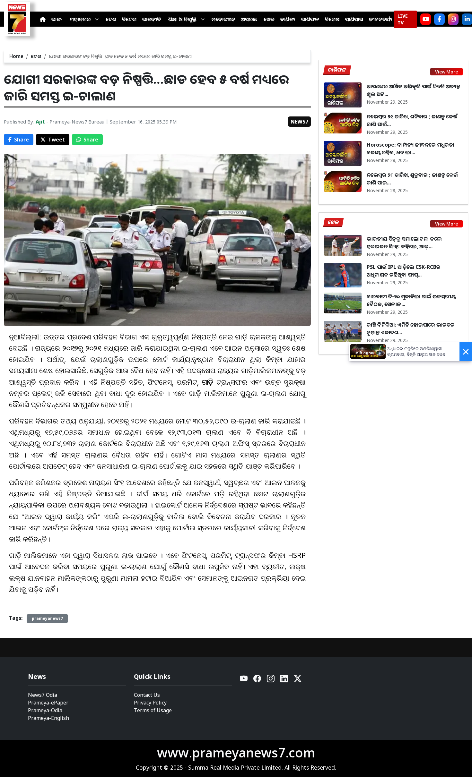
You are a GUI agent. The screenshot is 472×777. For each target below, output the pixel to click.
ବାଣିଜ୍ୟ (287, 19)
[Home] (43, 19)
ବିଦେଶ (129, 19)
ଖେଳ (269, 19)
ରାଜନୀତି (151, 19)
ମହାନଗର (80, 19)
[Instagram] (453, 19)
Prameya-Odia (45, 710)
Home (16, 56)
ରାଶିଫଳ (310, 19)
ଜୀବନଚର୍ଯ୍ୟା (381, 19)
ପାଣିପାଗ (354, 19)
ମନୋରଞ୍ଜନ (223, 19)
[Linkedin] (284, 680)
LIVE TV (403, 19)
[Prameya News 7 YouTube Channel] (425, 19)
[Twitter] (298, 680)
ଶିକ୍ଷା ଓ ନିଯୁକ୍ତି (182, 19)
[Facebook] (439, 19)
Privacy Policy (150, 702)
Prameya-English (48, 718)
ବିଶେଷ (332, 19)
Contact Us (147, 694)
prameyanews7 (47, 618)
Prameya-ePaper (48, 702)
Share (21, 139)
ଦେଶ (111, 19)
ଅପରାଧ (249, 19)
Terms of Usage (153, 710)
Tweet (56, 139)
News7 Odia (42, 694)
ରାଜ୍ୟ (57, 19)
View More (446, 72)
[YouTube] (244, 680)
